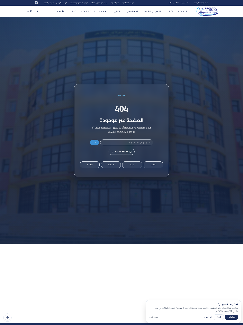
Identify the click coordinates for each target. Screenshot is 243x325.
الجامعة (183, 11)
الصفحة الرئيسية (121, 152)
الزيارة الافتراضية (128, 3)
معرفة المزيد (153, 317)
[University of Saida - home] (207, 11)
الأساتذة (111, 165)
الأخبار (61, 11)
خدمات (73, 11)
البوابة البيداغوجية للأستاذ (79, 3)
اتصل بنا (90, 165)
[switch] (7, 317)
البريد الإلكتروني (61, 3)
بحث (94, 142)
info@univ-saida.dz (201, 3)
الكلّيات (170, 11)
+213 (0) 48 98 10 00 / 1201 (178, 3)
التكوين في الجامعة (153, 11)
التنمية (104, 11)
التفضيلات (208, 317)
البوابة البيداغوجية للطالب (99, 3)
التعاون (117, 11)
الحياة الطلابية (89, 11)
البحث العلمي (132, 11)
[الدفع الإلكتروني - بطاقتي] (36, 2)
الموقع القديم (49, 3)
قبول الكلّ (231, 317)
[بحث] (36, 11)
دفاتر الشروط (115, 3)
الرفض (218, 317)
